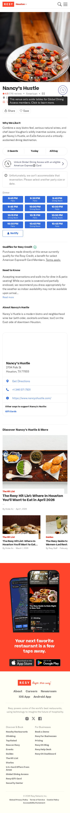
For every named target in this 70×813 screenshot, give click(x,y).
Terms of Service (37, 800)
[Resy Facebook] (40, 718)
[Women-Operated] (7, 102)
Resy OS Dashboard (45, 753)
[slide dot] (32, 78)
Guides (9, 753)
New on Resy (13, 745)
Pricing (39, 740)
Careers (31, 691)
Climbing (10, 736)
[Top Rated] (18, 102)
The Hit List (12, 758)
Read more (8, 297)
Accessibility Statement (34, 803)
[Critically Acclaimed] (11, 102)
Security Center (14, 783)
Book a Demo (42, 731)
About (17, 691)
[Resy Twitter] (33, 718)
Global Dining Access (17, 774)
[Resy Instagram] (27, 718)
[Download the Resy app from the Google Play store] (48, 662)
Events (9, 749)
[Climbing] (14, 102)
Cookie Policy (53, 800)
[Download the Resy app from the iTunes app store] (21, 662)
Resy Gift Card (14, 778)
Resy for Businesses (46, 736)
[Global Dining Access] (62, 90)
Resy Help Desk (43, 749)
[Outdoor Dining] (4, 102)
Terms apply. (53, 259)
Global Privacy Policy (18, 800)
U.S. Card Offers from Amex (17, 768)
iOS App (24, 697)
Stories (10, 762)
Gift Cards (10, 411)
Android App (42, 697)
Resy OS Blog (42, 745)
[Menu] (64, 4)
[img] (4, 97)
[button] (60, 4)
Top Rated (11, 740)
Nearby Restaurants (17, 731)
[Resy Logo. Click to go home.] (9, 4)
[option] (35, 47)
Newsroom (49, 691)
